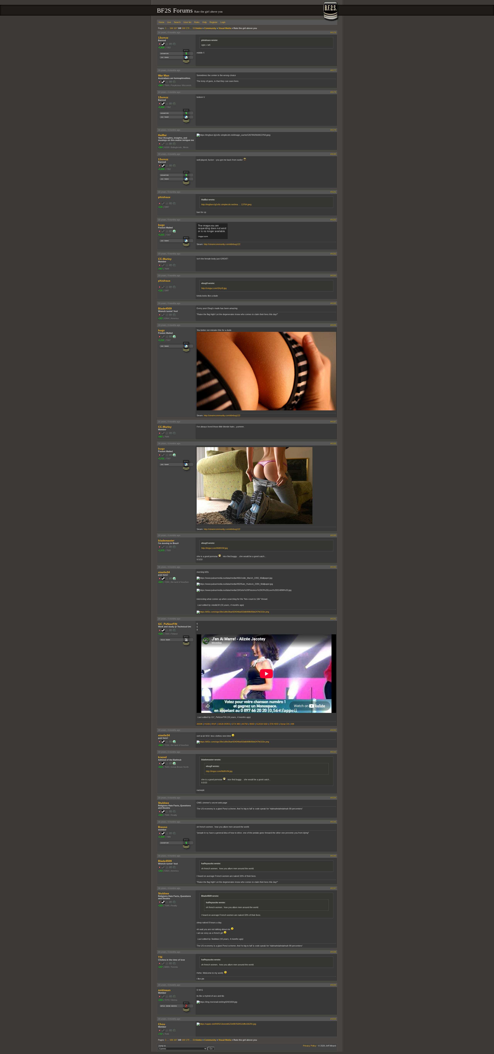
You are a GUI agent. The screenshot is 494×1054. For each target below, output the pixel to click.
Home (161, 22)
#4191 (333, 619)
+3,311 (161, 235)
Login (222, 22)
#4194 (333, 797)
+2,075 (161, 550)
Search (177, 22)
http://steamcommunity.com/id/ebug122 (222, 244)
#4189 (333, 535)
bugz (161, 224)
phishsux (164, 197)
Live (169, 22)
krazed (162, 757)
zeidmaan (164, 990)
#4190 (333, 567)
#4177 (333, 70)
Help (204, 22)
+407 (160, 269)
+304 (160, 147)
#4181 (333, 192)
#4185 (333, 303)
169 (183, 28)
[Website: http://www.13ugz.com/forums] (174, 232)
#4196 (333, 856)
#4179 (333, 130)
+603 (160, 582)
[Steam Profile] (163, 45)
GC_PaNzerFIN (167, 623)
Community (210, 28)
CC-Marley (165, 258)
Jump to (162, 1046)
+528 (160, 634)
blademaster (166, 540)
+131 (160, 207)
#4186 (333, 325)
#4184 (333, 275)
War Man (163, 75)
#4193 (333, 752)
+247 (160, 967)
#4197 (333, 888)
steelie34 (164, 572)
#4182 (333, 220)
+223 (160, 815)
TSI (160, 957)
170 (187, 28)
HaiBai (162, 135)
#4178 (333, 92)
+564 (160, 85)
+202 (160, 318)
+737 (160, 1034)
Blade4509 (165, 308)
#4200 (333, 1019)
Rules (197, 22)
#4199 (333, 985)
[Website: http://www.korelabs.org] (174, 764)
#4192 (333, 730)
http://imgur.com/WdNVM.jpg (214, 548)
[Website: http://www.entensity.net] (174, 579)
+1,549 (161, 837)
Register (213, 22)
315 (194, 28)
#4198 (333, 952)
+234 (160, 1000)
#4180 (333, 154)
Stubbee (163, 802)
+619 (160, 767)
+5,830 (161, 47)
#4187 (333, 421)
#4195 (333, 822)
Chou (161, 1024)
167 (175, 28)
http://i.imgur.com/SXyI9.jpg (214, 288)
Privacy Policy (309, 1046)
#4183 (333, 253)
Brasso (162, 827)
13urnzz (163, 37)
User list (187, 22)
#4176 (333, 32)
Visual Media (224, 28)
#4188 (333, 443)
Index (199, 28)
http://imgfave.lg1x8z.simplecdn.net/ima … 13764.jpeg (226, 204)
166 (171, 28)
